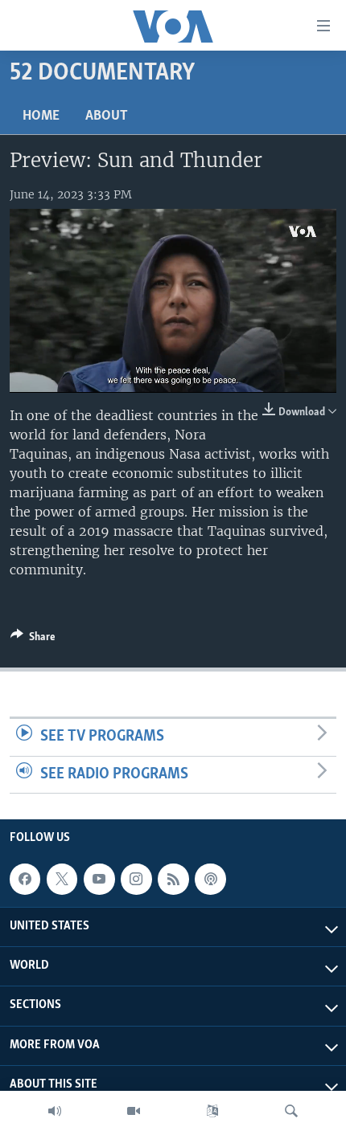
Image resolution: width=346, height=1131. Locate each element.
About (106, 116)
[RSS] (173, 879)
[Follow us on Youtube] (99, 879)
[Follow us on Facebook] (25, 879)
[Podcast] (210, 879)
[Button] (33, 639)
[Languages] (212, 1111)
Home (41, 116)
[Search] (291, 1111)
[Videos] (133, 1111)
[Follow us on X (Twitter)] (62, 879)
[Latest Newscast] (55, 1111)
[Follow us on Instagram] (136, 879)
